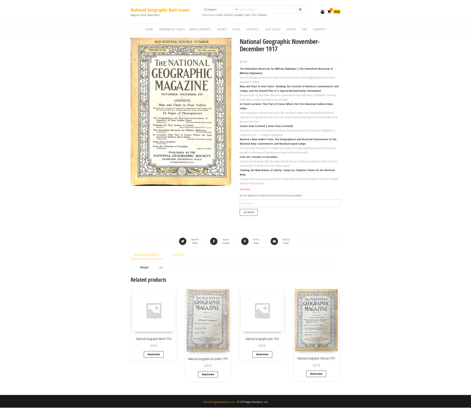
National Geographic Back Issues (160, 10)
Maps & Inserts (200, 29)
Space (247, 15)
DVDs (236, 29)
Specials (252, 29)
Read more (154, 354)
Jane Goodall (238, 15)
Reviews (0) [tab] (178, 255)
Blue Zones (228, 15)
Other (291, 29)
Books (221, 29)
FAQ (304, 29)
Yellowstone (262, 15)
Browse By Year (171, 29)
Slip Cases (272, 29)
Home (149, 29)
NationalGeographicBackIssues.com (219, 402)
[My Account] (323, 11)
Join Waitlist (249, 212)
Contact (319, 29)
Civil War (219, 15)
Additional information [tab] (146, 255)
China (254, 15)
